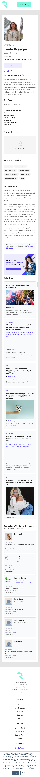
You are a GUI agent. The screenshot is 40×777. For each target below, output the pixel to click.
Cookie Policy (20, 735)
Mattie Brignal (19, 620)
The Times (18, 544)
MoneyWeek (27, 651)
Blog (20, 718)
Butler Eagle (24, 544)
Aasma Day (18, 557)
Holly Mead (18, 534)
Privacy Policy (20, 731)
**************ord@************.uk (22, 582)
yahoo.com (13, 651)
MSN (7, 366)
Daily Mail (12, 544)
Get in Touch (14, 65)
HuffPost (13, 567)
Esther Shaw (18, 599)
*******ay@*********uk (19, 561)
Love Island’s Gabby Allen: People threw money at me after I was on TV (19, 438)
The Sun (7, 544)
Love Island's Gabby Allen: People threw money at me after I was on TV (19, 482)
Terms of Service (20, 728)
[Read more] (20, 297)
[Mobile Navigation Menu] (36, 5)
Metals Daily (28, 59)
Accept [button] (15, 773)
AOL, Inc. (7, 588)
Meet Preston (20, 708)
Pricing (20, 711)
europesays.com (17, 59)
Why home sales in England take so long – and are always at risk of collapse (20, 396)
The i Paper (7, 59)
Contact (20, 738)
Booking (20, 715)
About (20, 704)
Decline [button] (24, 773)
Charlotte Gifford (20, 578)
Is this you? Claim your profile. (10, 45)
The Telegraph (14, 588)
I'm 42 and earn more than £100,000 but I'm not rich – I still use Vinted (18, 371)
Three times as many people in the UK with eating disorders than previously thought (19, 327)
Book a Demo (24, 5)
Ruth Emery (18, 641)
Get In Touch (20, 748)
